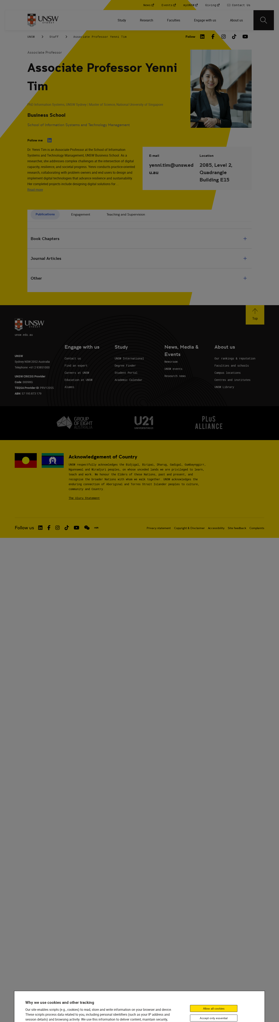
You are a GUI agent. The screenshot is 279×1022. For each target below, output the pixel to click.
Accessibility (216, 528)
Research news (175, 376)
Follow (190, 37)
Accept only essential (214, 1018)
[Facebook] (213, 36)
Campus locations (227, 373)
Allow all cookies (213, 1008)
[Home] (43, 20)
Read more (35, 189)
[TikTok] (234, 36)
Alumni (69, 387)
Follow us (24, 527)
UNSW (31, 37)
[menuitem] (122, 20)
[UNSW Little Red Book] (96, 528)
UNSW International (129, 358)
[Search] (263, 20)
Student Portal (126, 373)
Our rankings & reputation (234, 358)
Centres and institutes (232, 380)
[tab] (45, 215)
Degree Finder (125, 365)
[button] (255, 315)
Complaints (256, 528)
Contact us (73, 358)
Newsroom (170, 362)
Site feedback (237, 528)
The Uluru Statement (84, 498)
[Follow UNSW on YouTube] (76, 527)
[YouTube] (244, 36)
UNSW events (173, 369)
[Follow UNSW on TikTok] (67, 527)
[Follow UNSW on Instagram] (57, 527)
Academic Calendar (128, 380)
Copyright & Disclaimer (189, 528)
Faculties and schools (231, 365)
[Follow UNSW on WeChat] (86, 527)
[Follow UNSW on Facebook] (49, 527)
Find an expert (76, 365)
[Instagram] (223, 36)
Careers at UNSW (77, 373)
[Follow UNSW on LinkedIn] (40, 527)
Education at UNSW (78, 380)
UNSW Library (224, 387)
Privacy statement (159, 528)
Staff (54, 37)
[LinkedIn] (202, 36)
